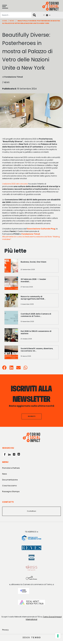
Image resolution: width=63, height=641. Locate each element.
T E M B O (36, 637)
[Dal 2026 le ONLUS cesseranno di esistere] (38, 336)
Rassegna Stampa (10, 491)
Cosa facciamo (9, 485)
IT (44, 15)
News (12, 21)
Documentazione (10, 479)
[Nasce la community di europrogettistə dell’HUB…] (38, 302)
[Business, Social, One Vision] (38, 267)
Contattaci (31, 511)
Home (4, 21)
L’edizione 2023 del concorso (15, 183)
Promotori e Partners (11, 468)
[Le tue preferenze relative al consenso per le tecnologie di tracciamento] (58, 636)
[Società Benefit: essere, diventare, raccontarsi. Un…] (38, 354)
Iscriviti (31, 416)
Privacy (5, 630)
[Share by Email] (18, 368)
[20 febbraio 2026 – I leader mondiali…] (38, 284)
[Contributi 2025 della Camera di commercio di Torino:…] (38, 319)
